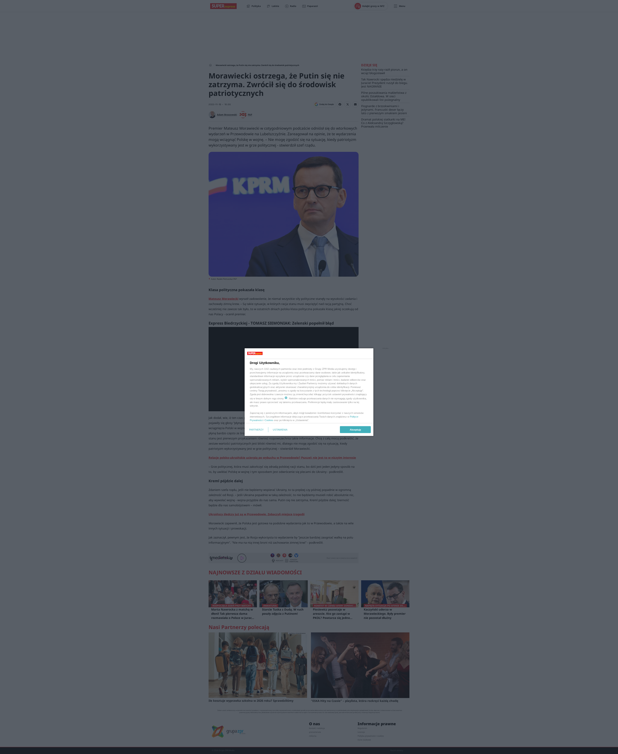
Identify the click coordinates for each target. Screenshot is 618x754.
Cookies (269, 420)
